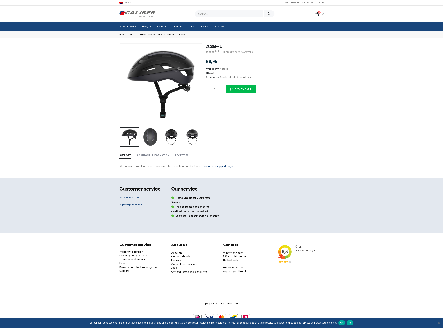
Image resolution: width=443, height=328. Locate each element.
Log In (320, 2)
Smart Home (126, 26)
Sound (160, 26)
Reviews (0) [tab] (182, 155)
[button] (120, 84)
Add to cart (243, 89)
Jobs (174, 268)
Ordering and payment (133, 255)
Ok (341, 322)
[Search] (269, 13)
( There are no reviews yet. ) (237, 52)
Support (219, 26)
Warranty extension (131, 252)
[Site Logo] (137, 14)
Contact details (180, 256)
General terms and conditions (189, 271)
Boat (203, 26)
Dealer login (291, 2)
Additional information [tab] (153, 155)
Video (176, 26)
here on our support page (217, 166)
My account (308, 2)
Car (190, 26)
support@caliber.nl (131, 204)
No (350, 322)
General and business (184, 264)
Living (145, 26)
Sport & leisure (244, 77)
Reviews (176, 260)
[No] (438, 323)
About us (176, 252)
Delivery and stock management (139, 267)
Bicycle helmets (228, 77)
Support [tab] (125, 155)
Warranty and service (132, 259)
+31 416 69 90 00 (129, 197)
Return (123, 263)
